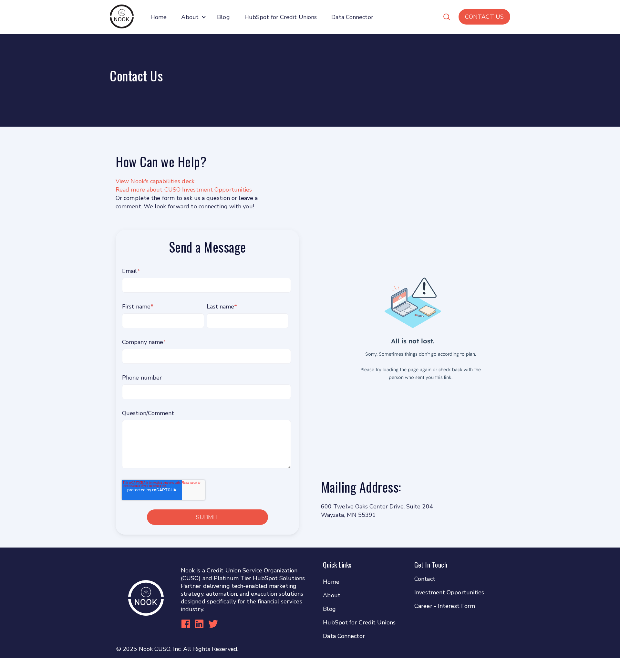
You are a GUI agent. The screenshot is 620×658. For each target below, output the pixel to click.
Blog (223, 17)
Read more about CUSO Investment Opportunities (185, 189)
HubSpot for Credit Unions (280, 17)
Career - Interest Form (444, 606)
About (190, 17)
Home (158, 17)
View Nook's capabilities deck (155, 181)
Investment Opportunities (449, 592)
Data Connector (352, 17)
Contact (424, 579)
